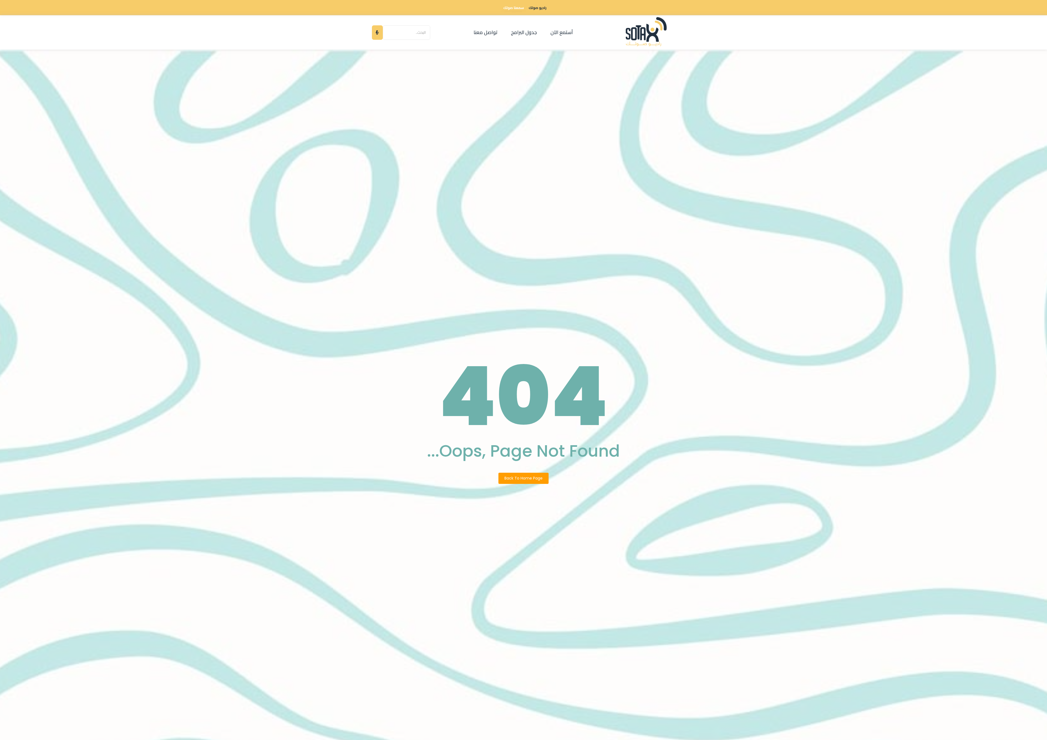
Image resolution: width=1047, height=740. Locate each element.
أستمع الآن (561, 32)
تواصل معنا (485, 32)
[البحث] (377, 32)
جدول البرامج (524, 32)
